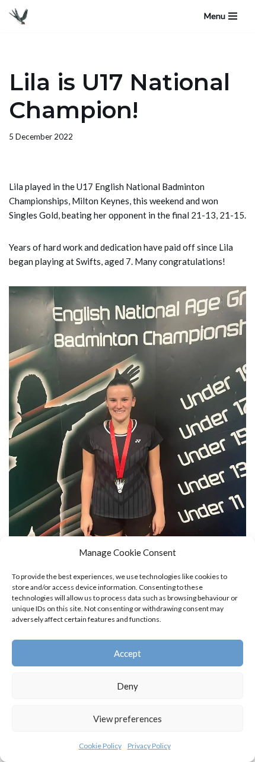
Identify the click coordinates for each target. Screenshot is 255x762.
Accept (127, 653)
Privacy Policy (149, 745)
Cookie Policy (100, 745)
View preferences (127, 718)
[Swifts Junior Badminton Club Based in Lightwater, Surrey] (21, 16)
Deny (127, 686)
